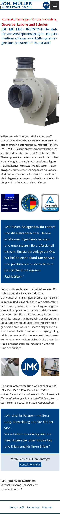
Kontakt (13, 507)
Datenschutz (33, 507)
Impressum (47, 507)
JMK (46, 5)
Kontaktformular (30, 464)
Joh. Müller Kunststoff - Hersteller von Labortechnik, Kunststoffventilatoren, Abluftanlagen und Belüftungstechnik (19, 5)
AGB (22, 507)
